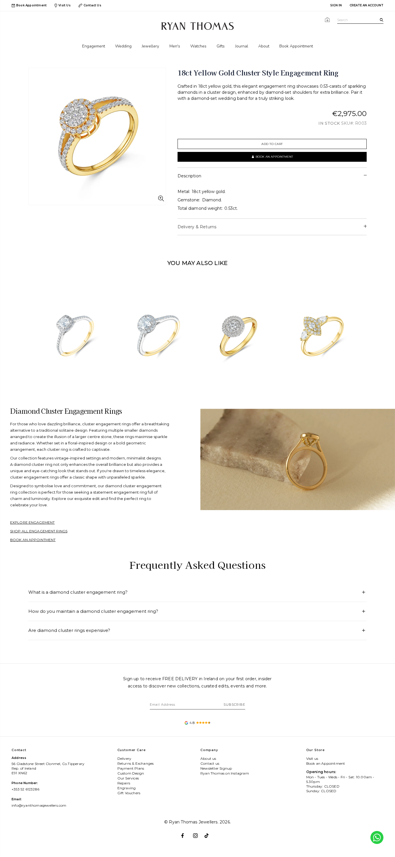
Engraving (126, 788)
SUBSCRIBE (234, 704)
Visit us (312, 758)
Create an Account (366, 5)
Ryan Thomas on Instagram (224, 773)
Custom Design (130, 773)
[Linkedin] (209, 833)
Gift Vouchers (129, 793)
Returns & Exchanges (135, 763)
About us (208, 758)
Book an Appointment (33, 540)
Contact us (209, 763)
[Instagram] (197, 833)
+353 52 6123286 (25, 789)
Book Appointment (31, 5)
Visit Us (64, 5)
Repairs (123, 783)
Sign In (336, 5)
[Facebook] (186, 833)
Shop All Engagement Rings (38, 531)
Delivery (124, 758)
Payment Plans (130, 768)
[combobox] (360, 20)
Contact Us (92, 5)
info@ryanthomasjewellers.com (39, 805)
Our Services (128, 778)
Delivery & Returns (197, 226)
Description (189, 176)
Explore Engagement (32, 522)
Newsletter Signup (216, 768)
